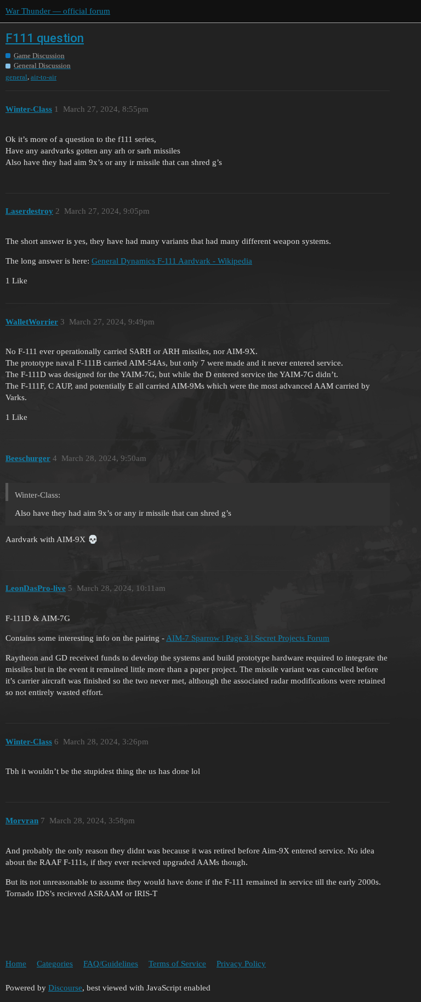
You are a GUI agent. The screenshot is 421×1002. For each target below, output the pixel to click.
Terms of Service (177, 963)
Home (15, 963)
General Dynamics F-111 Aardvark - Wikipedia (172, 261)
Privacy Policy (241, 963)
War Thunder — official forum (57, 11)
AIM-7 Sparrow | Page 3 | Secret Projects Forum (247, 638)
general (16, 77)
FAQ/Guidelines (110, 963)
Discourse (65, 987)
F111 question (44, 38)
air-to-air (43, 77)
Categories (55, 963)
